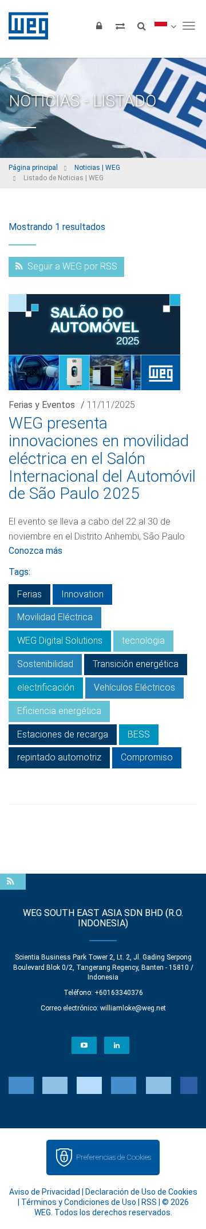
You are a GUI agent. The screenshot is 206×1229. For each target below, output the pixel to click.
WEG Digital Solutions (59, 640)
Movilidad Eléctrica (55, 617)
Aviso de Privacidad (44, 1191)
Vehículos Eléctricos (134, 687)
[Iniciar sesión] (99, 25)
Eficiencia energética (59, 710)
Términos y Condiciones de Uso (78, 1202)
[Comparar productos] (120, 25)
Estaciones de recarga (62, 734)
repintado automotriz (59, 757)
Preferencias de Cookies (113, 1157)
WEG (24, 25)
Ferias (29, 594)
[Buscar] (141, 25)
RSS (149, 1202)
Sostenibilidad (45, 664)
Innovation (82, 594)
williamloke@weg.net (133, 1008)
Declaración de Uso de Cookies (141, 1191)
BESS (139, 734)
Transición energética (136, 664)
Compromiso (147, 757)
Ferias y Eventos (42, 404)
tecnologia (143, 640)
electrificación (45, 687)
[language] (165, 25)
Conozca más (35, 550)
